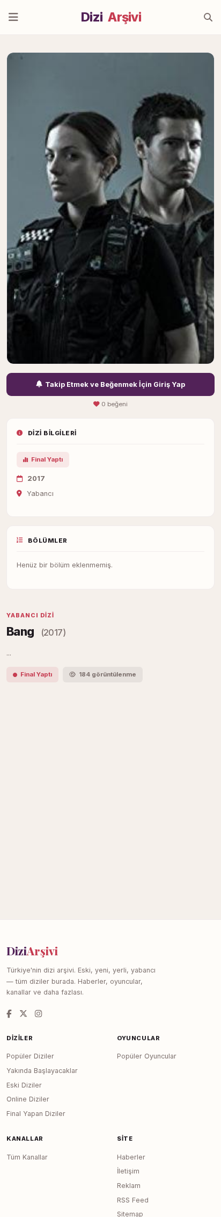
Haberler (131, 1157)
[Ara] (208, 17)
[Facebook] (9, 1013)
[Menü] (13, 17)
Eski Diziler (24, 1085)
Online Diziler (27, 1099)
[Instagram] (38, 1013)
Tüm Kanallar (27, 1157)
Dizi (111, 17)
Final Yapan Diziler (35, 1114)
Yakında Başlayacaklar (42, 1071)
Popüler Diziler (30, 1056)
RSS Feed (133, 1200)
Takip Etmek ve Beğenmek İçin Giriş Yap (115, 384)
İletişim (128, 1171)
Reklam (129, 1186)
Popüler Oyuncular (146, 1056)
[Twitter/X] (23, 1013)
